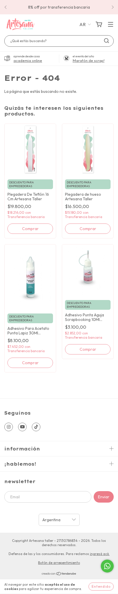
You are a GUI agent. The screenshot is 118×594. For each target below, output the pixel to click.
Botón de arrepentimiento (59, 562)
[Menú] (110, 24)
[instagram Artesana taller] (8, 427)
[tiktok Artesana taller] (36, 427)
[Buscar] (106, 40)
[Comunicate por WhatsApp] (107, 566)
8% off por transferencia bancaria (59, 7)
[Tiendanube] (59, 574)
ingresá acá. (100, 554)
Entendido (101, 586)
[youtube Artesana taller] (22, 427)
